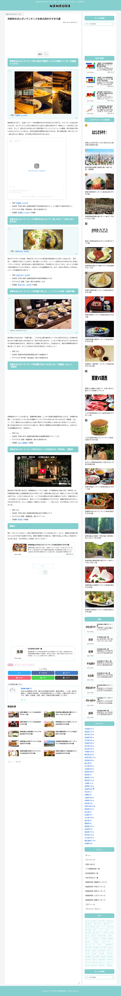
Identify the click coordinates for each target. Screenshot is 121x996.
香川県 (88, 820)
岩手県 (89, 734)
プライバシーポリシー (93, 909)
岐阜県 (88, 774)
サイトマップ (90, 860)
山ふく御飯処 (22, 442)
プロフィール (90, 904)
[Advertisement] (43, 37)
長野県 (89, 772)
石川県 (89, 766)
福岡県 (89, 826)
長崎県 (89, 832)
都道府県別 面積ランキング (95, 900)
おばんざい (19, 664)
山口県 (89, 817)
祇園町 (88, 794)
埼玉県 (89, 749)
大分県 (89, 837)
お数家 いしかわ (21, 115)
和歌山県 (89, 806)
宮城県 (89, 737)
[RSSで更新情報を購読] (25, 700)
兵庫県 (89, 800)
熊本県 (89, 835)
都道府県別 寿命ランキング (95, 891)
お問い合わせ (90, 864)
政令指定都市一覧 (91, 873)
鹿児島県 (89, 840)
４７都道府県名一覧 (92, 869)
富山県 (88, 763)
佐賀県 (89, 829)
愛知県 (89, 780)
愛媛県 (88, 823)
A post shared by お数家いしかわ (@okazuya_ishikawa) (36, 196)
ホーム (87, 855)
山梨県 (89, 769)
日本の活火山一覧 (91, 877)
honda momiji (26, 688)
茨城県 (89, 743)
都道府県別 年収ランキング (95, 886)
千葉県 (89, 751)
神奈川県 (89, 757)
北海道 (89, 729)
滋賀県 (89, 786)
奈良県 (89, 803)
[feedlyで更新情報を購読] (22, 700)
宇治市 (88, 792)
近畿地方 (32, 664)
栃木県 (89, 746)
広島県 (89, 815)
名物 (26, 664)
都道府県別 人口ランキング (95, 895)
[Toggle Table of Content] (45, 54)
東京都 (89, 754)
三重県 (88, 783)
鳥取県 (89, 809)
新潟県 (89, 760)
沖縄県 (89, 843)
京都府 (11, 664)
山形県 (89, 740)
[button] (66, 678)
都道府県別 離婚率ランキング (96, 882)
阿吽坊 (20, 519)
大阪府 (89, 797)
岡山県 (88, 812)
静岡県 (89, 777)
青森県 (89, 731)
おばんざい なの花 (22, 251)
